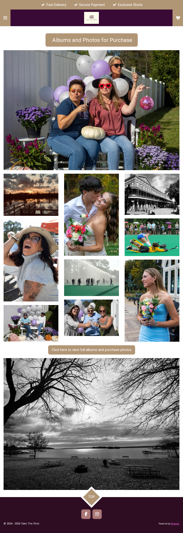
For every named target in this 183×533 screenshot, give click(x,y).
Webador (175, 524)
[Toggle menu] (5, 18)
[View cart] (178, 18)
